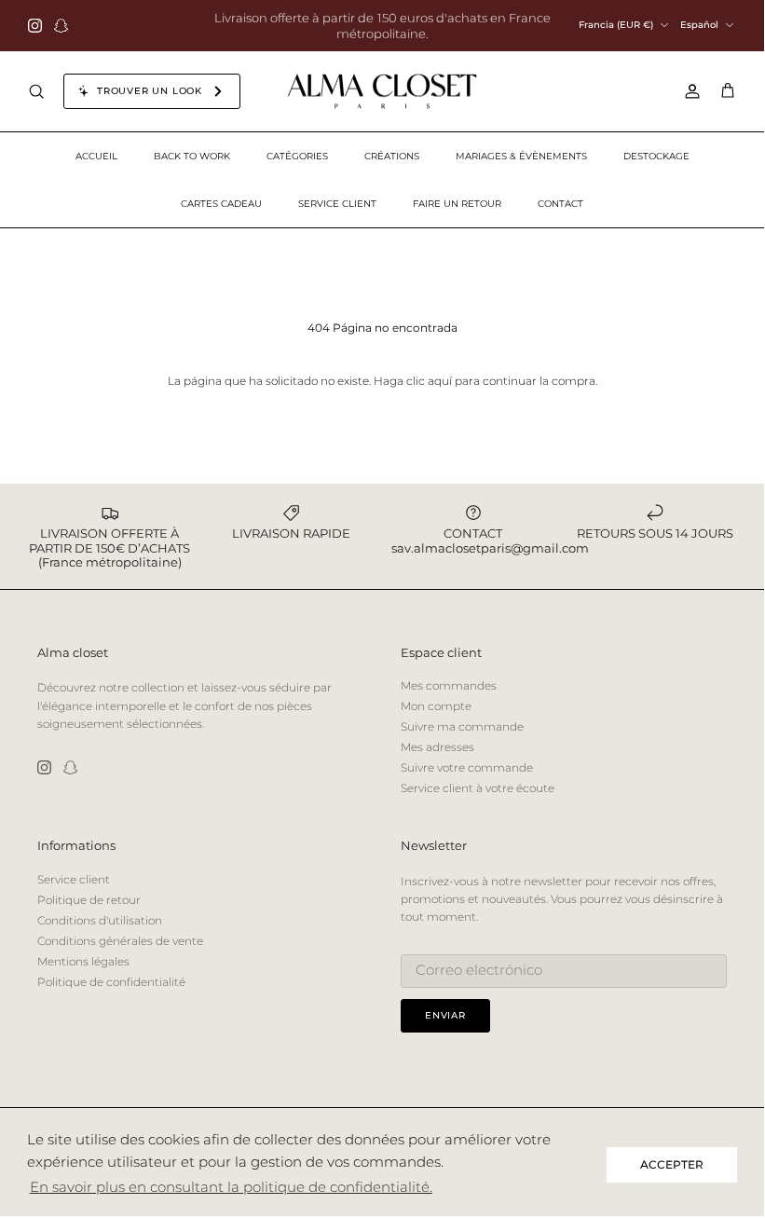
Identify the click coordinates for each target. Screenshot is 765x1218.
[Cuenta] (688, 91)
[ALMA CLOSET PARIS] (382, 92)
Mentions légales (83, 961)
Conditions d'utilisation (99, 920)
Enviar (445, 1015)
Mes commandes (449, 685)
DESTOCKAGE (656, 156)
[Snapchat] (61, 26)
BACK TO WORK (192, 156)
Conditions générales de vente (120, 941)
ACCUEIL (96, 156)
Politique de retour (89, 900)
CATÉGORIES (297, 156)
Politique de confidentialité (111, 982)
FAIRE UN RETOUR (457, 204)
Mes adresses (437, 747)
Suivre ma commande (462, 726)
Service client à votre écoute (477, 788)
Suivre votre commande (467, 767)
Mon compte (436, 706)
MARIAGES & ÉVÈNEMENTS (521, 156)
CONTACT (560, 204)
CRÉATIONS (391, 156)
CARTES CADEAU (221, 204)
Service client (73, 879)
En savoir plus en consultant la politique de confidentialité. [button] (231, 1187)
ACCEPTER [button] (672, 1164)
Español (699, 25)
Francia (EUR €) (616, 25)
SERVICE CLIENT (337, 204)
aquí (440, 381)
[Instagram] (35, 26)
